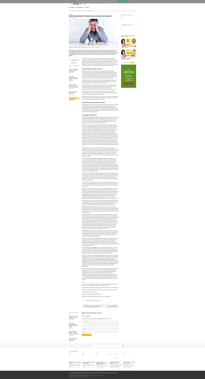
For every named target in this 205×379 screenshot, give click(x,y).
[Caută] (123, 346)
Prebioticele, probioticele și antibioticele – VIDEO (115, 363)
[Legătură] (85, 3)
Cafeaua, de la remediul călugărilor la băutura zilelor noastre (73, 70)
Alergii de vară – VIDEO (125, 47)
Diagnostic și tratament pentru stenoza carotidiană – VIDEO (127, 36)
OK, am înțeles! (120, 1)
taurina (88, 156)
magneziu (112, 144)
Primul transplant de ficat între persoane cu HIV (129, 363)
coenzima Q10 (109, 118)
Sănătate (71, 14)
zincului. (102, 165)
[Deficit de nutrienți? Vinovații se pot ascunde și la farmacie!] (94, 19)
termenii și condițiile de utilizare (84, 375)
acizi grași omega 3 (96, 236)
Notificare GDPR (100, 375)
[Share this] (96, 47)
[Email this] (94, 47)
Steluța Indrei (84, 367)
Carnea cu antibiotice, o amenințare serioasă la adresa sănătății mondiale (102, 363)
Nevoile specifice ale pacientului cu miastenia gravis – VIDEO (127, 59)
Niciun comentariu (78, 47)
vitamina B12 (101, 216)
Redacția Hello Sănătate (72, 367)
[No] (203, 1)
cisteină (83, 251)
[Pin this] (97, 47)
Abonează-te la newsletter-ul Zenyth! (109, 372)
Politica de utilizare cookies (93, 375)
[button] (83, 7)
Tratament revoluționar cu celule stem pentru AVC (88, 363)
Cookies (125, 1)
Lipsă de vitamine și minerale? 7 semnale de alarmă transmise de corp (73, 86)
